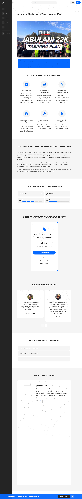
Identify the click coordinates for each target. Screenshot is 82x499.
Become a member (64, 496)
